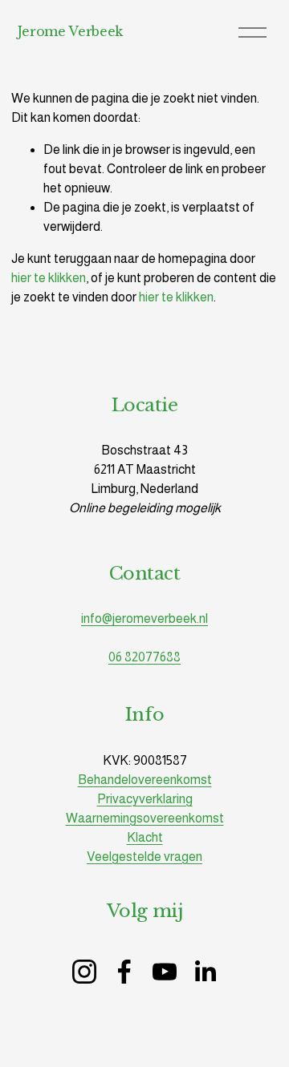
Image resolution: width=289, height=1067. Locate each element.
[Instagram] (84, 971)
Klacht (145, 837)
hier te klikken (48, 278)
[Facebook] (124, 971)
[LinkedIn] (205, 971)
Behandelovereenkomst (145, 779)
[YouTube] (164, 971)
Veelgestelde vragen (144, 856)
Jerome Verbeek (71, 31)
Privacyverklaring (145, 799)
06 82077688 (144, 657)
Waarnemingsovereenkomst (145, 818)
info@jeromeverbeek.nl (144, 618)
